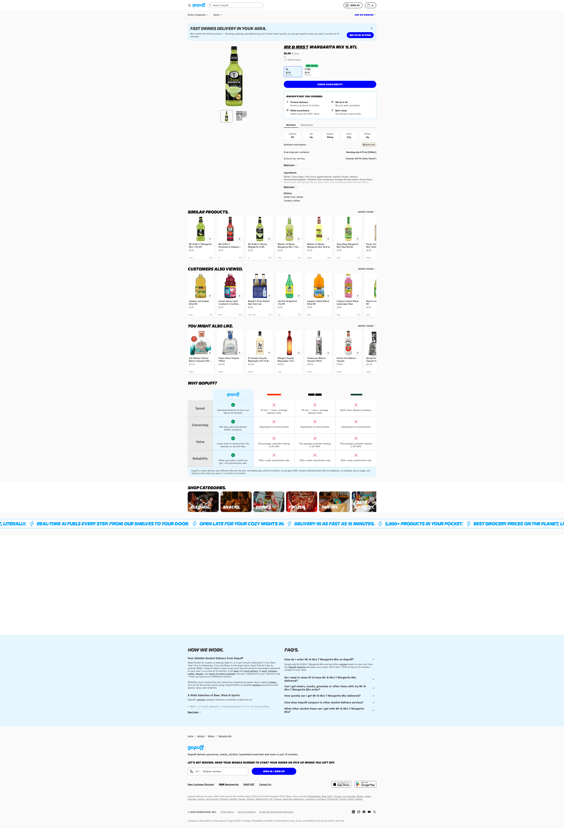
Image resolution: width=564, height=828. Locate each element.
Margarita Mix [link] (225, 736)
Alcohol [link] (200, 736)
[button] (370, 5)
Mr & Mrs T (296, 47)
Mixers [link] (211, 736)
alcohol (343, 664)
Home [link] (190, 736)
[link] (198, 5)
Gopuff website (296, 667)
